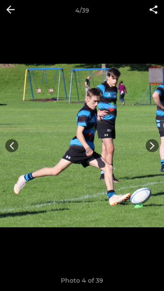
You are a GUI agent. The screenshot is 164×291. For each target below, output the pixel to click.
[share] (153, 10)
